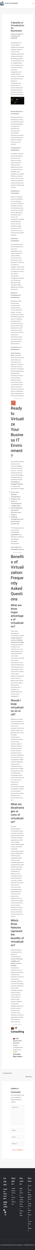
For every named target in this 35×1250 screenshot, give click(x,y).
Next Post (29, 1076)
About (13, 1190)
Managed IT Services (17, 484)
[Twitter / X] (5, 1214)
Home (13, 1188)
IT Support (30, 1228)
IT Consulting (30, 1221)
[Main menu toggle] (33, 3)
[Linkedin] (5, 1212)
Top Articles (21, 1193)
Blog (21, 1188)
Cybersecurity (29, 1206)
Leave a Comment (16, 34)
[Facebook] (4, 1210)
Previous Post (7, 1073)
